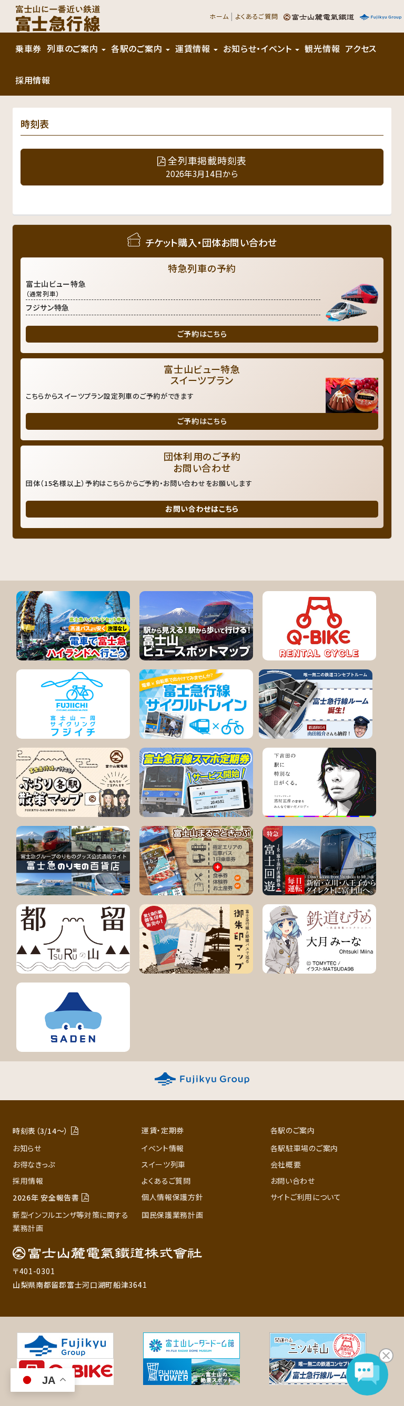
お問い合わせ (292, 1180)
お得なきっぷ (34, 1164)
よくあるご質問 (257, 16)
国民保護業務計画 (173, 1214)
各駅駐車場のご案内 (304, 1148)
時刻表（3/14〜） (40, 1130)
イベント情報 (163, 1148)
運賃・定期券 (163, 1130)
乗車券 (28, 48)
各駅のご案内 (138, 48)
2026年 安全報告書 (46, 1197)
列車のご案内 (73, 48)
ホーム (218, 16)
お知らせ (27, 1148)
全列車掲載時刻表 (206, 166)
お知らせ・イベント (258, 48)
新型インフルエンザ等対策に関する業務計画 (71, 1221)
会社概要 (285, 1164)
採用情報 (32, 80)
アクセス (361, 48)
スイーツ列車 (164, 1164)
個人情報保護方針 (173, 1197)
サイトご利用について (305, 1197)
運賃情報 (194, 48)
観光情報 (322, 48)
